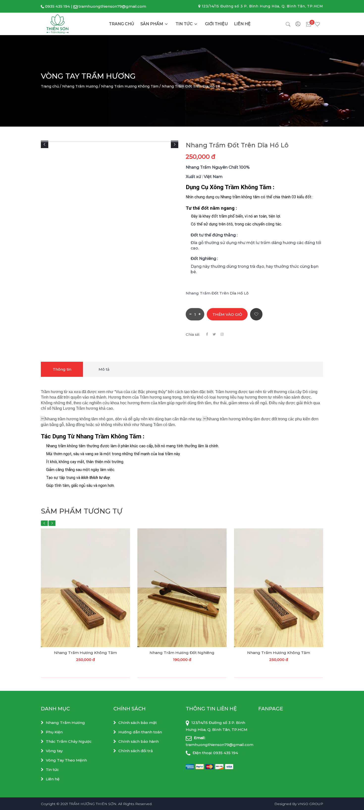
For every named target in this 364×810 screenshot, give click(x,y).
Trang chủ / (51, 86)
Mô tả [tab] (104, 369)
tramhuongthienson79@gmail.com (112, 6)
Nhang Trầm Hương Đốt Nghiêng (182, 652)
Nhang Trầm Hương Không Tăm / (131, 86)
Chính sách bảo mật (137, 722)
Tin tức (184, 24)
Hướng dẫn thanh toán (140, 732)
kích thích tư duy (95, 477)
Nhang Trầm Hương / (81, 86)
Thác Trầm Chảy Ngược (69, 741)
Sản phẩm (151, 24)
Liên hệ (242, 24)
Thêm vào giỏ (227, 314)
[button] (44, 144)
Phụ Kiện (54, 732)
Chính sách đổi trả (135, 750)
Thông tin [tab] (62, 369)
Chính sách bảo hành (138, 741)
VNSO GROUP (310, 804)
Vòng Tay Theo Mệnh (66, 760)
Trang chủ (121, 24)
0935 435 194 (57, 6)
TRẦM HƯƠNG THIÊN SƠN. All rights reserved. (110, 804)
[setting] (298, 24)
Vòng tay (54, 750)
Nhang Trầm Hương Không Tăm (85, 652)
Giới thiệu (216, 24)
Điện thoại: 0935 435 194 (215, 752)
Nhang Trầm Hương (65, 722)
